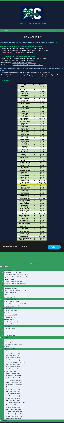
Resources (5, 420)
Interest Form (29, 52)
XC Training (5, 337)
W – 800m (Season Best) (13, 358)
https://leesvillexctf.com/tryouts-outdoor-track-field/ (28, 65)
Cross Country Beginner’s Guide (13, 322)
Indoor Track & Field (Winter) (10, 299)
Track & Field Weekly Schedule (12, 272)
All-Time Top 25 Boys (10, 331)
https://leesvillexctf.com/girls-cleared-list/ (23, 60)
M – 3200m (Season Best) (13, 389)
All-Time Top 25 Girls (10, 328)
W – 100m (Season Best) (13, 366)
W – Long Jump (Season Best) (14, 382)
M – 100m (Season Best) (13, 400)
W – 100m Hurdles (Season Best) (15, 369)
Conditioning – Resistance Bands (13, 344)
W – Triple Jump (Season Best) (14, 380)
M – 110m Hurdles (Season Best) (15, 402)
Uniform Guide (8, 324)
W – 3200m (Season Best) (13, 353)
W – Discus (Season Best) (13, 373)
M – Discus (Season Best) (13, 407)
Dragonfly (6, 313)
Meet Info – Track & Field (9, 286)
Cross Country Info (7, 308)
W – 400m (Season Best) (13, 360)
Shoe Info (6, 346)
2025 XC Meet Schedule (10, 315)
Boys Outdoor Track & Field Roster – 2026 (16, 277)
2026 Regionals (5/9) (10, 292)
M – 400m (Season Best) (13, 396)
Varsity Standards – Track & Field (13, 281)
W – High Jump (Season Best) (14, 384)
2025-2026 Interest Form (11, 279)
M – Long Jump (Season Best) (14, 416)
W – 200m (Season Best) (13, 364)
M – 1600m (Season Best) (13, 391)
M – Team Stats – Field (10, 405)
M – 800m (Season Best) (13, 393)
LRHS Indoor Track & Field (11, 306)
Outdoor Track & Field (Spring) (10, 270)
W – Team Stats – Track (10, 351)
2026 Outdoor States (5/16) (12, 288)
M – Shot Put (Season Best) (13, 409)
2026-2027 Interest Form (11, 310)
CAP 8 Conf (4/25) (9, 295)
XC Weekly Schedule (9, 317)
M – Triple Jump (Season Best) (14, 414)
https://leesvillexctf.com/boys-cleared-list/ (24, 62)
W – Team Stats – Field (10, 371)
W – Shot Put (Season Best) (13, 375)
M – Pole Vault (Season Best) (14, 411)
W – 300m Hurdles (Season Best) (15, 362)
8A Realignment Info (9, 297)
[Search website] (59, 31)
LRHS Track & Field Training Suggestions (15, 283)
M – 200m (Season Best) (13, 398)
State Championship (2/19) (11, 301)
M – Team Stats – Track (10, 387)
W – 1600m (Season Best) (13, 355)
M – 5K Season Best (9, 335)
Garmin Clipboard (9, 319)
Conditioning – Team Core (11, 342)
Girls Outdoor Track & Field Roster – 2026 (16, 274)
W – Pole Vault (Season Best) (14, 378)
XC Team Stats (6, 326)
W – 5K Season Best (9, 333)
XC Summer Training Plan (11, 340)
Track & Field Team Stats (8, 349)
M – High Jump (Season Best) (14, 418)
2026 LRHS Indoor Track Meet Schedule (15, 304)
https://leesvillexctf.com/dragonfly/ (36, 58)
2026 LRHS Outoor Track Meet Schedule (15, 290)
